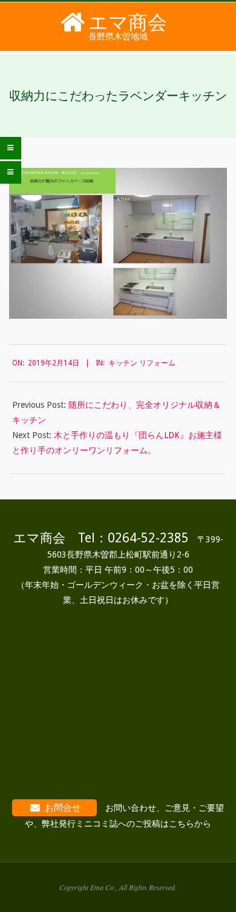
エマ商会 (127, 22)
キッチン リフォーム (141, 363)
